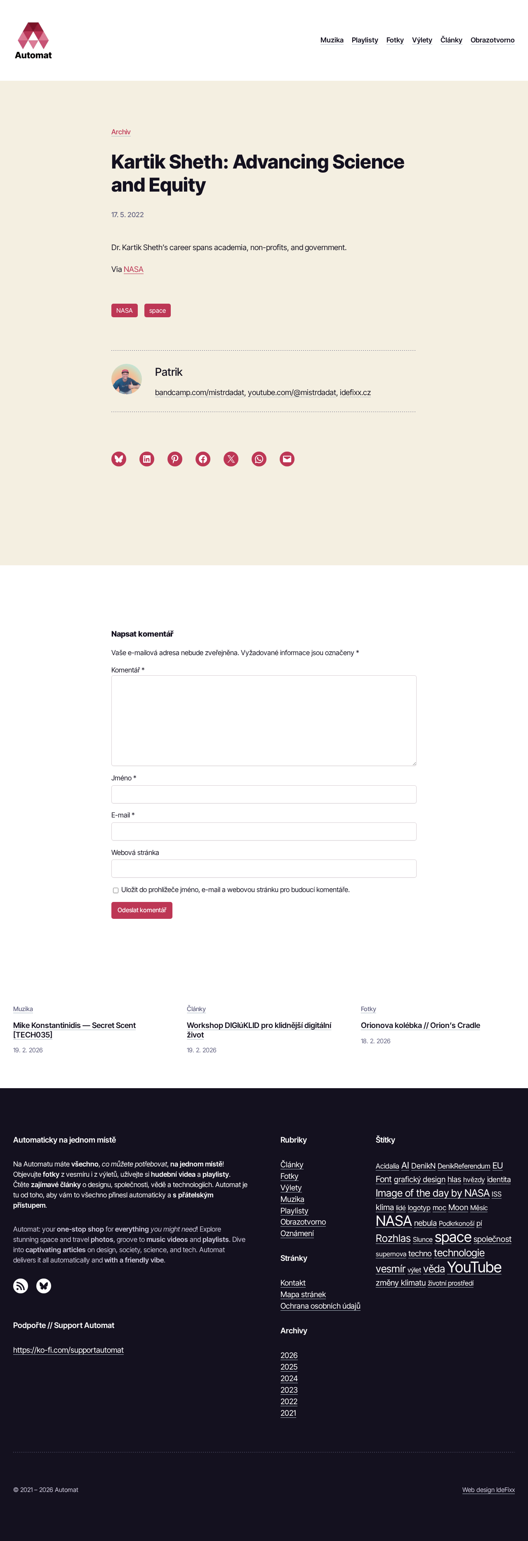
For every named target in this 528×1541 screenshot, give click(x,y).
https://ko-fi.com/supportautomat (68, 1349)
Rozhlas (393, 1238)
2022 (288, 1401)
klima (385, 1207)
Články (196, 1009)
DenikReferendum (464, 1166)
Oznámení (297, 1233)
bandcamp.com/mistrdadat (199, 392)
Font (384, 1179)
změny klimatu (401, 1283)
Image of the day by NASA (433, 1193)
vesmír (390, 1268)
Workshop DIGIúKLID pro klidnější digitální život (259, 1030)
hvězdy (474, 1180)
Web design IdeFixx (488, 1490)
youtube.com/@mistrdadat (292, 392)
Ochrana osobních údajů (320, 1305)
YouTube (474, 1267)
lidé (401, 1208)
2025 (288, 1366)
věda (434, 1268)
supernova (391, 1254)
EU (498, 1165)
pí (479, 1223)
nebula (425, 1223)
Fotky (368, 1009)
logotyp (419, 1208)
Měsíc (479, 1208)
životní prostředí (451, 1283)
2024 (289, 1378)
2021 (288, 1412)
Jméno (124, 778)
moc (439, 1207)
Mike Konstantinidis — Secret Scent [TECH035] (74, 1030)
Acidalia (387, 1166)
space (157, 310)
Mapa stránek (303, 1294)
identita (499, 1179)
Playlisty (294, 1210)
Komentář (128, 670)
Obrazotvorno (303, 1221)
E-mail (123, 815)
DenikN (423, 1165)
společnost (493, 1239)
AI (405, 1165)
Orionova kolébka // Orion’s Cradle (420, 1025)
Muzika (23, 1009)
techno (420, 1253)
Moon (458, 1207)
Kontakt (293, 1282)
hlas (454, 1179)
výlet (414, 1270)
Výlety (291, 1187)
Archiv (121, 132)
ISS (497, 1194)
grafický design (420, 1179)
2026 (289, 1355)
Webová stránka (135, 852)
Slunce (423, 1239)
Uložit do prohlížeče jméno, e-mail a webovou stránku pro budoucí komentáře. (235, 889)
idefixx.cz (355, 392)
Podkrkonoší (456, 1223)
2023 (289, 1389)
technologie (459, 1252)
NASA (134, 269)
